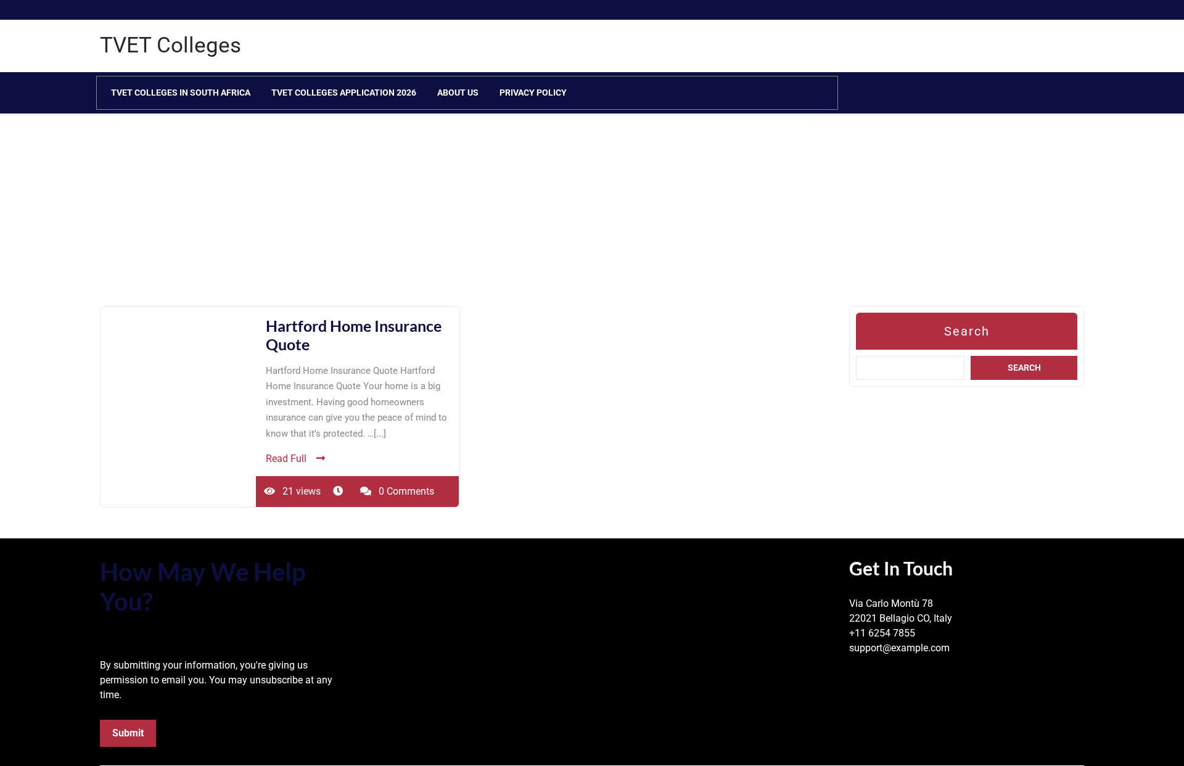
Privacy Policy (533, 92)
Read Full (286, 458)
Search (967, 331)
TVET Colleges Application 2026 (343, 92)
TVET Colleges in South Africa (180, 92)
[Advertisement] (370, 219)
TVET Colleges (170, 45)
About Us (458, 92)
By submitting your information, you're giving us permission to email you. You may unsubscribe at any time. (216, 680)
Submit (128, 733)
